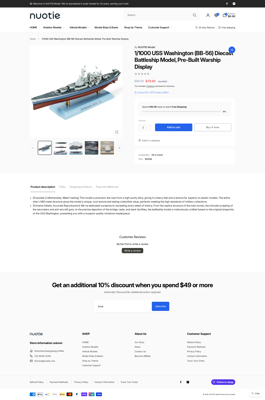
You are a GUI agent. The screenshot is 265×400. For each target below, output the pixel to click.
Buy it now (212, 127)
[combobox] (161, 15)
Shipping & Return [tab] (80, 186)
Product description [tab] (43, 186)
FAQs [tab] (62, 186)
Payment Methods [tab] (107, 186)
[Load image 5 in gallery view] (107, 148)
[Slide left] (33, 148)
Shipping (150, 86)
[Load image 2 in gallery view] (60, 148)
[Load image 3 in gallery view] (76, 148)
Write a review (132, 250)
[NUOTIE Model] (36, 334)
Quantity (142, 121)
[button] (229, 15)
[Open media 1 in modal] (76, 91)
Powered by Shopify (228, 394)
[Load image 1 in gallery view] (45, 148)
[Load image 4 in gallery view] (91, 148)
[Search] (195, 15)
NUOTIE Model (144, 47)
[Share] (232, 50)
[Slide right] (119, 148)
